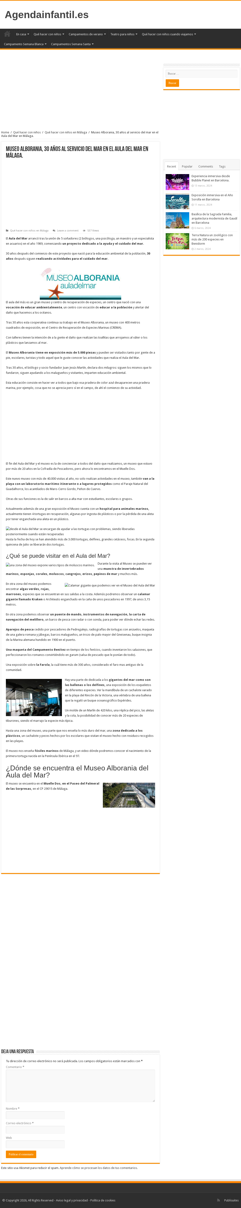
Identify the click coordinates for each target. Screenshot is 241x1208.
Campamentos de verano (86, 34)
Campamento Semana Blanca (24, 44)
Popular (187, 166)
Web (9, 1138)
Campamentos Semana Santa (71, 44)
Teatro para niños (122, 34)
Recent (171, 166)
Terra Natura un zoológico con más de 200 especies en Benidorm (212, 239)
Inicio (7, 34)
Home (5, 132)
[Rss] (218, 1200)
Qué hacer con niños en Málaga (66, 132)
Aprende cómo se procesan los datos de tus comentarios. (99, 1168)
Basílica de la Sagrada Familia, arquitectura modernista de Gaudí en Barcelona (214, 218)
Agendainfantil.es (47, 14)
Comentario (15, 1067)
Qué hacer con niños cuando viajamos (167, 34)
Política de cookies (102, 1200)
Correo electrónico (20, 1123)
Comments (205, 166)
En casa (21, 34)
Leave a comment (68, 230)
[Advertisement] (80, 94)
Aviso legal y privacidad (72, 1200)
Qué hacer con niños (47, 34)
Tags (222, 166)
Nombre (13, 1108)
